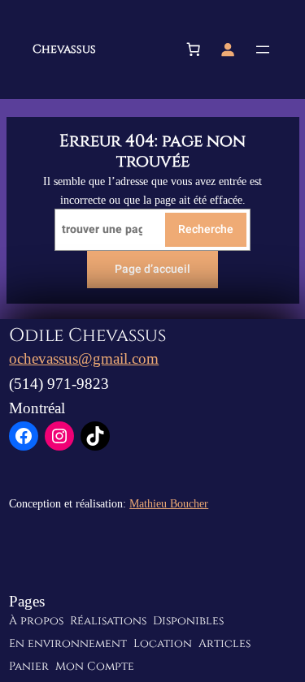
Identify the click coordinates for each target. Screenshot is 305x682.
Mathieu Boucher (168, 504)
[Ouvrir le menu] (262, 49)
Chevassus (64, 49)
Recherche (205, 229)
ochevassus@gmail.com (84, 358)
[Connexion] (228, 49)
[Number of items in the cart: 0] (193, 49)
